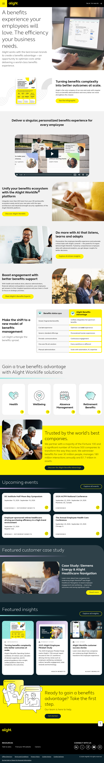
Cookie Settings (59, 757)
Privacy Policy (35, 757)
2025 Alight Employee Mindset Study (49, 646)
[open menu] (3, 3)
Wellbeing (39, 404)
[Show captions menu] (75, 174)
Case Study (80, 642)
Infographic (12, 642)
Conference (9, 508)
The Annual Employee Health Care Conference (72, 519)
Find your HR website (23, 747)
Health (13, 404)
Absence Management (64, 406)
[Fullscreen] (87, 174)
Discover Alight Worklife (15, 214)
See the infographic (67, 101)
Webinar (8, 534)
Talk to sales (6, 747)
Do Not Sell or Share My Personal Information (16, 760)
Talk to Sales (92, 3)
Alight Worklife (92, 671)
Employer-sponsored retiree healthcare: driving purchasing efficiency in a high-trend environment (25, 520)
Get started (53, 716)
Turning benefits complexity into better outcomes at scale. (17, 647)
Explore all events (91, 486)
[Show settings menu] (83, 174)
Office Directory (7, 757)
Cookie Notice (46, 757)
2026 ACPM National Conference (71, 497)
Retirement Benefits (90, 406)
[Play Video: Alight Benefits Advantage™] (52, 154)
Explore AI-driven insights (69, 256)
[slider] (48, 174)
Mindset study (47, 642)
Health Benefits (58, 671)
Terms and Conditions (21, 757)
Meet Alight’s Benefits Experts (17, 296)
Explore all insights (91, 614)
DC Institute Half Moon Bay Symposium (23, 497)
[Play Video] (17, 174)
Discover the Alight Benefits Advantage (64, 468)
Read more (94, 592)
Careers (38, 747)
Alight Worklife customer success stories (85, 646)
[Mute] (79, 174)
